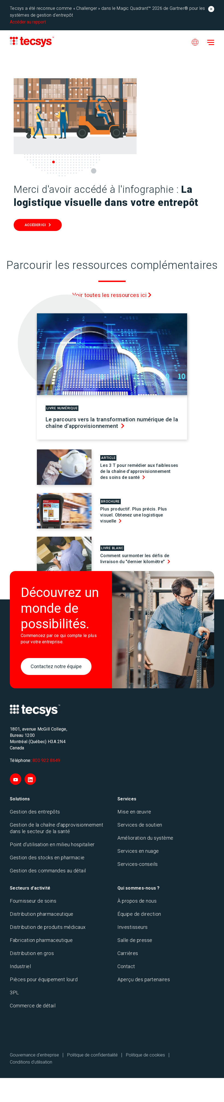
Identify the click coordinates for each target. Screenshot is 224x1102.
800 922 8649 (46, 760)
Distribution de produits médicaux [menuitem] (48, 927)
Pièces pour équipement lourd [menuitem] (44, 979)
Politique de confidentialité (92, 1055)
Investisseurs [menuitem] (132, 927)
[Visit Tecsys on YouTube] (15, 779)
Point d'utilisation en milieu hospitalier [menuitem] (52, 844)
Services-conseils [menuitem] (137, 864)
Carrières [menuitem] (127, 953)
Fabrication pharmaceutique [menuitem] (41, 940)
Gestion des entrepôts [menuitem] (35, 812)
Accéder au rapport (28, 22)
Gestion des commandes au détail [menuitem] (48, 870)
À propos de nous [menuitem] (137, 901)
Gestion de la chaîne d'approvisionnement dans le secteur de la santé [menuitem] (56, 828)
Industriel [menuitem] (20, 966)
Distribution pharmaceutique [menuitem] (41, 914)
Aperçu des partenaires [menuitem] (143, 979)
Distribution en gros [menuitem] (32, 953)
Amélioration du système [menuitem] (145, 838)
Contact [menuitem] (126, 966)
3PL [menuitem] (14, 992)
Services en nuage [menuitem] (138, 851)
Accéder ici (35, 225)
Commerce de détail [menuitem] (32, 1005)
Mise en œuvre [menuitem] (134, 812)
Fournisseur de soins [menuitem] (33, 901)
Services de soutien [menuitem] (139, 825)
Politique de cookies (145, 1055)
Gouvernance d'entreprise (34, 1055)
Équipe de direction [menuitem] (139, 914)
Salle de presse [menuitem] (134, 940)
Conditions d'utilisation (31, 1062)
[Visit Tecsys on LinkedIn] (30, 779)
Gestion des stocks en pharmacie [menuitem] (47, 857)
